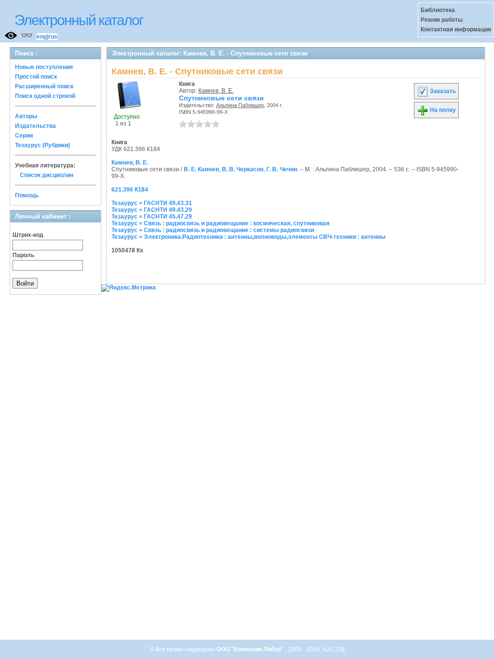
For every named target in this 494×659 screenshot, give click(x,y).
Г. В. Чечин (281, 169)
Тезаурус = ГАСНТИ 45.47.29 (151, 216)
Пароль (23, 255)
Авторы (26, 116)
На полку (442, 110)
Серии (24, 135)
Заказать (442, 91)
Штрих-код (28, 235)
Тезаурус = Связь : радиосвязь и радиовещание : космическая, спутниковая (220, 223)
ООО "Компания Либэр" (251, 649)
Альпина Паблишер (240, 105)
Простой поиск (36, 76)
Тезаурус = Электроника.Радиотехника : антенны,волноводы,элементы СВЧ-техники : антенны (248, 236)
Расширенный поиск (44, 86)
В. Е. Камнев (201, 169)
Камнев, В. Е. (215, 90)
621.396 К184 (129, 189)
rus (52, 36)
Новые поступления (44, 67)
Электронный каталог (78, 20)
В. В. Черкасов (242, 169)
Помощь (27, 195)
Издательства (35, 126)
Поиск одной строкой (45, 96)
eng (42, 36)
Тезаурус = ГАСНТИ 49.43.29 (151, 209)
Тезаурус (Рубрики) (42, 145)
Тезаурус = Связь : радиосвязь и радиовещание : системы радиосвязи (212, 230)
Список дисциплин (46, 175)
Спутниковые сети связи (221, 98)
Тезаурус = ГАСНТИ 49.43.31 (151, 203)
